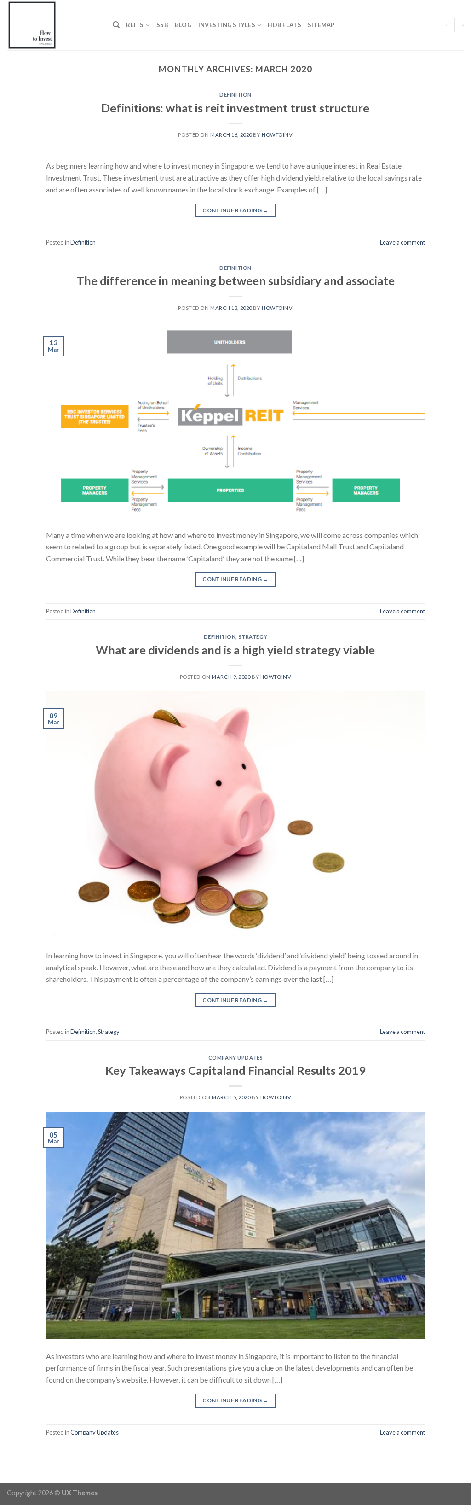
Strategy (253, 637)
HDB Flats (284, 25)
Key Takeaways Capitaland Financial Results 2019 (235, 1070)
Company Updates (235, 1058)
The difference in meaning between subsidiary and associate (235, 280)
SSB (162, 25)
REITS (135, 25)
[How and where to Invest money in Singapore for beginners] (53, 25)
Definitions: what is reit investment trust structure (235, 108)
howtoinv (277, 135)
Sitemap (321, 25)
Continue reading (235, 210)
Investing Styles (226, 25)
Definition (235, 95)
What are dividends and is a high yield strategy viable (235, 650)
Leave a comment (402, 242)
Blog (183, 25)
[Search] (116, 25)
